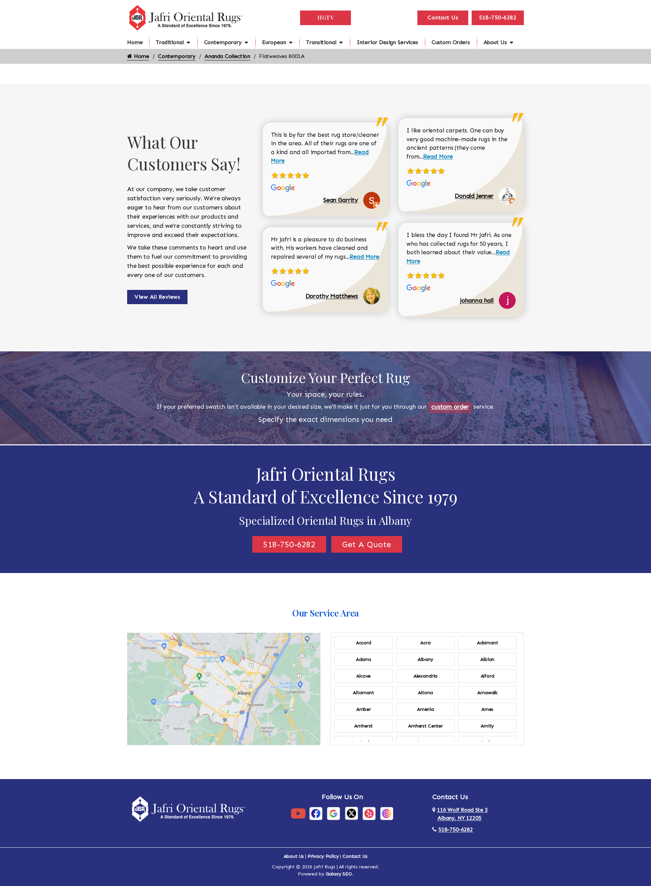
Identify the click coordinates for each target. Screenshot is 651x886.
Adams (363, 659)
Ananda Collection (227, 56)
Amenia (425, 709)
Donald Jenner (474, 196)
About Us (495, 42)
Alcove (363, 676)
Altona (425, 693)
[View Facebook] (315, 813)
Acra (425, 643)
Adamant (487, 643)
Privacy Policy (323, 856)
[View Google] (333, 813)
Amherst (363, 726)
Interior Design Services (387, 42)
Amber (363, 709)
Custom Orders (451, 42)
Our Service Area (325, 613)
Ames (487, 709)
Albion (487, 659)
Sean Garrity (340, 200)
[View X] (351, 813)
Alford (487, 676)
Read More (364, 256)
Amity (487, 726)
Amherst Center (425, 726)
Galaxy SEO (339, 874)
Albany (425, 659)
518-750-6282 (497, 17)
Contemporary (223, 42)
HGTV (325, 17)
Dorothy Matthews (331, 296)
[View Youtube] (298, 813)
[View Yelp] (369, 813)
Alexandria (425, 676)
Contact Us (443, 17)
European (274, 42)
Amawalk (487, 693)
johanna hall (477, 300)
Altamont (363, 693)
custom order (450, 406)
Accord (363, 643)
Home (134, 42)
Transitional (321, 42)
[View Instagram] (386, 813)
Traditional (169, 42)
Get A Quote (366, 544)
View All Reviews (157, 297)
